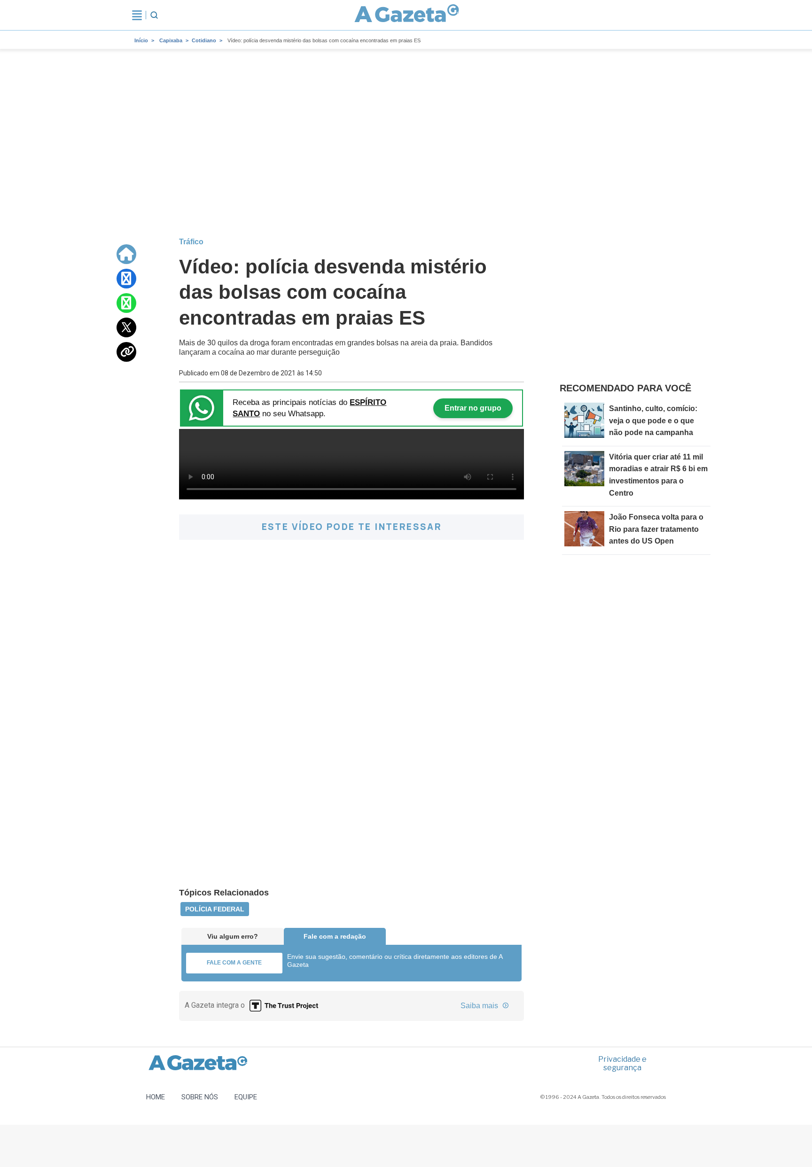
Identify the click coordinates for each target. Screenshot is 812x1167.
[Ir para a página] (407, 15)
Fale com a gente (234, 962)
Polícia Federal (214, 909)
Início (141, 40)
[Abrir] (137, 15)
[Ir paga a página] (126, 254)
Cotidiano (204, 40)
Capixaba (170, 40)
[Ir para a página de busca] (154, 15)
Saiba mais (480, 1006)
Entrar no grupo (473, 408)
